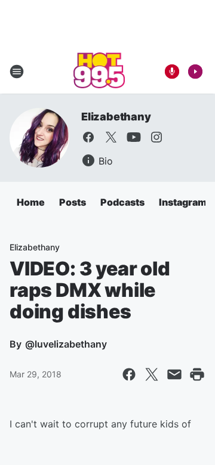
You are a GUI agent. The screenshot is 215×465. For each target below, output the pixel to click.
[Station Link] (99, 71)
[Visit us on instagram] (156, 137)
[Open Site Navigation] (17, 71)
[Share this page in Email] (174, 374)
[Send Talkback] (172, 71)
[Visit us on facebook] (88, 137)
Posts (72, 202)
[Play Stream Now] (195, 71)
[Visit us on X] (111, 137)
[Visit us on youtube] (134, 137)
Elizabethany (116, 116)
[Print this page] (197, 374)
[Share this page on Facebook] (129, 374)
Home (31, 202)
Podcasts (122, 202)
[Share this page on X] (151, 374)
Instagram (183, 202)
